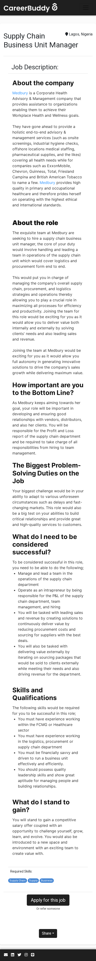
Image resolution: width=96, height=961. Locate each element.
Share (46, 933)
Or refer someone (48, 908)
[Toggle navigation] (85, 7)
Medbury (20, 93)
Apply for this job (48, 900)
